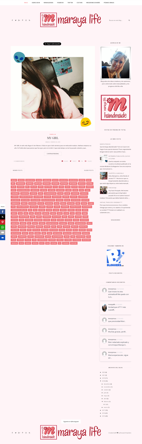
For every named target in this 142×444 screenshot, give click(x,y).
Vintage (53, 243)
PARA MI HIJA (112, 188)
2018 (103, 381)
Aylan (13, 186)
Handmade (65, 206)
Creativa (65, 196)
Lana (31, 213)
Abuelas (21, 180)
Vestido (35, 243)
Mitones (78, 216)
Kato (25, 213)
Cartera (43, 190)
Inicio (26, 3)
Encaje (67, 200)
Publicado (15, 230)
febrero (106, 401)
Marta (39, 216)
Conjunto (84, 193)
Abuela (14, 180)
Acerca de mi (36, 3)
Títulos (27, 240)
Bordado (90, 186)
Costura (79, 3)
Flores (91, 203)
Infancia (63, 210)
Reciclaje (45, 230)
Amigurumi (63, 180)
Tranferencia (42, 240)
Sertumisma (57, 233)
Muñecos (68, 220)
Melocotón (56, 216)
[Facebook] (2, 211)
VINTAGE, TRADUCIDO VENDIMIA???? (111, 202)
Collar (60, 193)
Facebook (60, 3)
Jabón (78, 210)
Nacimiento (84, 220)
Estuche (40, 203)
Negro (35, 223)
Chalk (87, 190)
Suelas (48, 236)
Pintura (47, 226)
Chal (81, 190)
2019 (103, 378)
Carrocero (34, 190)
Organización (80, 223)
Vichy (42, 243)
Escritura (85, 200)
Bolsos (74, 186)
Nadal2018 (15, 223)
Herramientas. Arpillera (19, 210)
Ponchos (66, 226)
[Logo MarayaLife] (115, 122)
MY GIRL (52, 138)
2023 (103, 372)
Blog (55, 186)
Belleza (33, 186)
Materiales (46, 216)
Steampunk (22, 236)
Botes (13, 190)
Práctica (74, 226)
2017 (103, 410)
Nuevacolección (52, 223)
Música (76, 220)
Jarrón (85, 210)
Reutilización (16, 233)
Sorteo (14, 236)
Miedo (64, 216)
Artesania (55, 183)
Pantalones (22, 226)
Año (13, 183)
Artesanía (64, 183)
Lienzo (60, 213)
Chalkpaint (15, 193)
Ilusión (56, 210)
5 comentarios (19, 161)
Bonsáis (81, 186)
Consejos (15, 196)
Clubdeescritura (50, 193)
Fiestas (84, 203)
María (32, 216)
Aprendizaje (20, 183)
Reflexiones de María (93, 3)
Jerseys (14, 213)
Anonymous (112, 289)
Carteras (51, 190)
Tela (88, 236)
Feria (77, 203)
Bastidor (21, 186)
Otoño (14, 226)
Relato (69, 230)
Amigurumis (73, 180)
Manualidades (48, 3)
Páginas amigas (109, 3)
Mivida (85, 216)
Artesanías (73, 183)
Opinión (71, 223)
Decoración (15, 200)
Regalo (62, 230)
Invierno (71, 210)
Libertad (45, 213)
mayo (105, 396)
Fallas (57, 203)
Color (67, 193)
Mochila (14, 220)
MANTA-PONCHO (105, 144)
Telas (13, 240)
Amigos (55, 180)
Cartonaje (60, 190)
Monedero (29, 220)
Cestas (75, 190)
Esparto (24, 203)
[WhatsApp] (2, 227)
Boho (61, 186)
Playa (59, 226)
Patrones (39, 226)
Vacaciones (86, 240)
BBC (27, 186)
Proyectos (83, 226)
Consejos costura (26, 196)
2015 (103, 416)
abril (105, 399)
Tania (72, 236)
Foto (13, 206)
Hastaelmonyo (75, 206)
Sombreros (76, 233)
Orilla (89, 223)
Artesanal (46, 183)
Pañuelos (31, 226)
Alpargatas (47, 180)
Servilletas (67, 233)
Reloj (75, 230)
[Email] (2, 232)
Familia (53, 134)
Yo (59, 243)
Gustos (57, 206)
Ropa (31, 233)
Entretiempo (76, 200)
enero (106, 407)
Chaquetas (24, 193)
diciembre (107, 384)
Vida (47, 243)
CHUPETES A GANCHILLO (116, 173)
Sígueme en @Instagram (71, 421)
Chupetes (33, 193)
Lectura (38, 213)
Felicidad (71, 203)
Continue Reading (53, 154)
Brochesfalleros (23, 190)
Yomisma (65, 243)
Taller (67, 236)
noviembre (107, 387)
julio (105, 393)
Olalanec (63, 223)
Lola (72, 213)
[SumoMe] (2, 237)
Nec (29, 223)
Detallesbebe (35, 200)
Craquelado (57, 196)
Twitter (70, 3)
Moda (21, 220)
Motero (46, 220)
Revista (25, 233)
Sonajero (86, 233)
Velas (21, 243)
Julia (20, 213)
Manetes (14, 216)
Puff (29, 230)
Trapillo (60, 240)
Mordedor (38, 220)
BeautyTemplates (125, 433)
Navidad (23, 223)
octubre (106, 390)
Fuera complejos (22, 206)
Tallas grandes (57, 236)
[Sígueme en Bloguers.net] (115, 266)
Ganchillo (33, 206)
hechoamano (87, 206)
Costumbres (38, 196)
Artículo (82, 183)
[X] (2, 216)
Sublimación (39, 236)
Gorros (42, 206)
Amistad (82, 180)
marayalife (111, 304)
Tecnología (81, 236)
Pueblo (23, 230)
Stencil (30, 236)
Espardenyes (15, 203)
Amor (88, 180)
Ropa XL (37, 233)
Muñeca (60, 220)
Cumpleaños (83, 196)
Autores (89, 183)
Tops (34, 240)
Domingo (59, 200)
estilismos (32, 203)
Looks (78, 213)
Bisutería (48, 186)
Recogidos (53, 230)
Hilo (35, 210)
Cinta (40, 193)
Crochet (74, 196)
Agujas (39, 180)
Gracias (49, 206)
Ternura (20, 240)
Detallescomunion (48, 200)
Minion (71, 216)
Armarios (30, 183)
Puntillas (36, 230)
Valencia (14, 243)
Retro (89, 230)
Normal (42, 223)
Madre (85, 213)
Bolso (68, 186)
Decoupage (25, 200)
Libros (53, 213)
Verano (28, 243)
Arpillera (38, 183)
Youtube (74, 243)
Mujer (53, 220)
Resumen (82, 230)
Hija (30, 210)
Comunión (75, 193)
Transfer (52, 240)
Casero (68, 190)
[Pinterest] (2, 222)
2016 (103, 413)
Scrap (49, 233)
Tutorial (68, 240)
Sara (43, 233)
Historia (41, 210)
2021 (103, 375)
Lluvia (66, 213)
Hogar (49, 210)
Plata (53, 226)
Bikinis (41, 186)
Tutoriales (76, 240)
